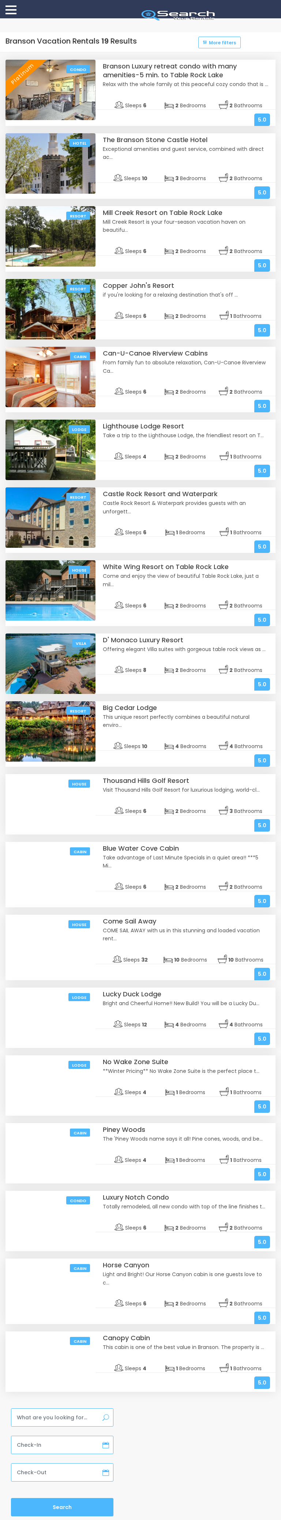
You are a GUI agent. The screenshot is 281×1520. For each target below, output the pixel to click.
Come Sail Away (129, 921)
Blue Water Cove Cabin (141, 848)
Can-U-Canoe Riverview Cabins (155, 353)
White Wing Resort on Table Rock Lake (166, 566)
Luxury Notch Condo (136, 1197)
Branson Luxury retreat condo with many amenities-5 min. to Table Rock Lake (170, 70)
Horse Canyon (126, 1265)
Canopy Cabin (126, 1337)
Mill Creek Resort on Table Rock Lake (162, 212)
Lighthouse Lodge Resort (143, 426)
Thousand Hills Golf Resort (146, 780)
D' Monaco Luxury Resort (143, 639)
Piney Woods (124, 1129)
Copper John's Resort (138, 285)
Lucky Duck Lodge (132, 994)
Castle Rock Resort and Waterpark (160, 493)
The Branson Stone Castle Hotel (155, 139)
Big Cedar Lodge (130, 707)
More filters (222, 43)
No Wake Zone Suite (135, 1061)
